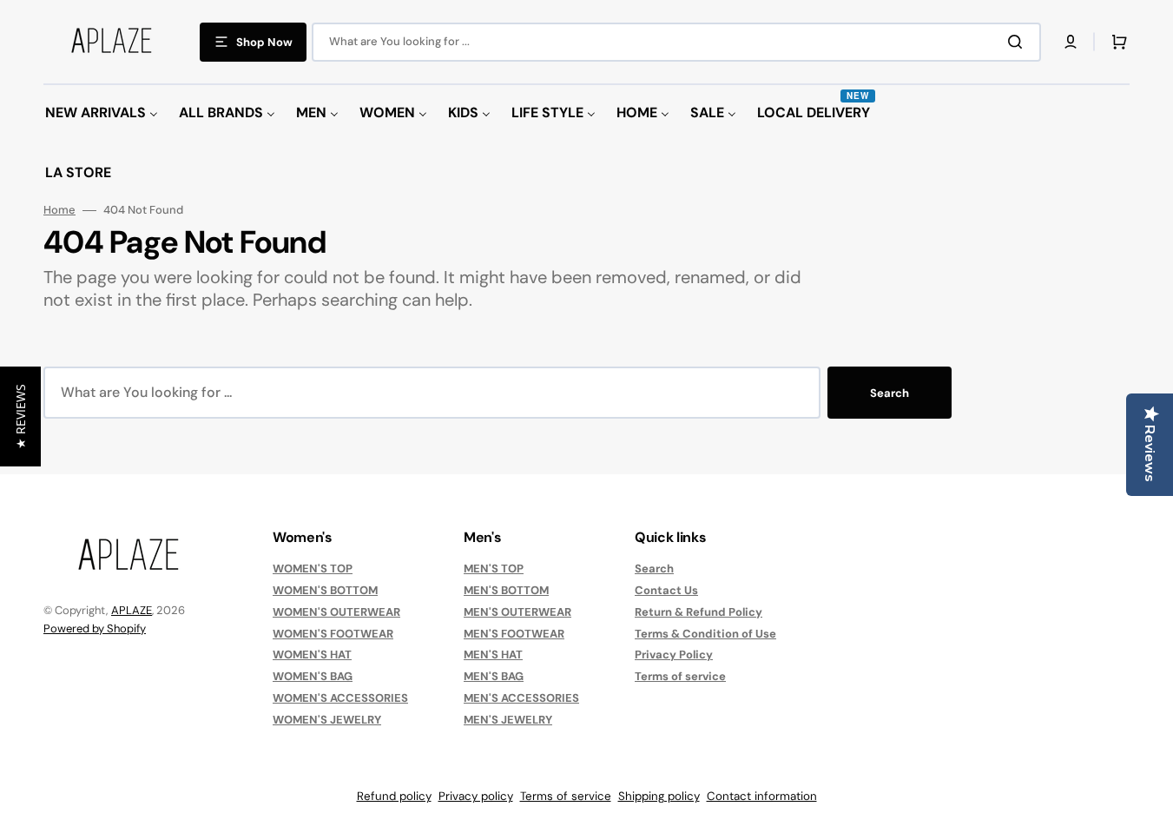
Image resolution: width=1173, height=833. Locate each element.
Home (59, 210)
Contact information (762, 796)
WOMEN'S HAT (312, 654)
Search (889, 393)
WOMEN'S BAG (313, 676)
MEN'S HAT (493, 654)
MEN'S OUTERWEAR (517, 612)
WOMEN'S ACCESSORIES (340, 698)
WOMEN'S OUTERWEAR (336, 612)
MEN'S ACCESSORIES (521, 698)
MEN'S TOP (494, 569)
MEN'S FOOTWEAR (514, 633)
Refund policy (394, 796)
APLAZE (131, 610)
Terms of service (680, 676)
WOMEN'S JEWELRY (327, 719)
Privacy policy (475, 796)
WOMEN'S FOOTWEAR (333, 633)
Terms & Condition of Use (705, 633)
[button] (1070, 42)
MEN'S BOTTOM (506, 590)
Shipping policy (659, 796)
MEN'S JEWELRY (508, 719)
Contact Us (666, 590)
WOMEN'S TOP (313, 569)
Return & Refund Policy (698, 612)
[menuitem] (101, 113)
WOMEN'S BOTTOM (325, 590)
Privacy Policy (674, 654)
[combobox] (676, 42)
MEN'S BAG (494, 676)
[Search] (1018, 42)
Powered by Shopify (94, 628)
